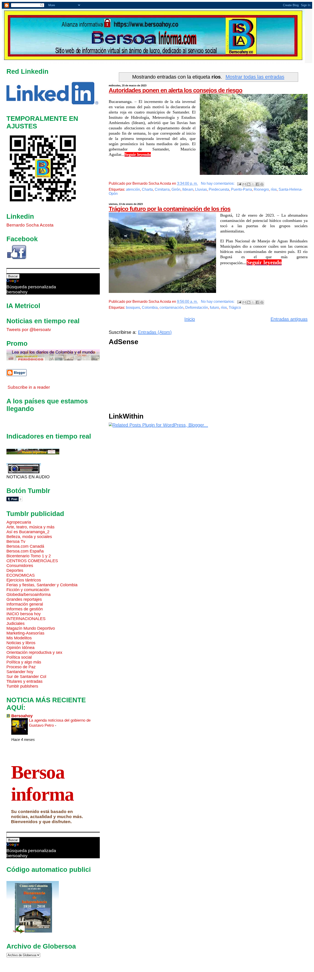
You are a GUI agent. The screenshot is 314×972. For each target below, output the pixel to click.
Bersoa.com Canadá (25, 546)
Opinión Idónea (20, 647)
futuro (214, 307)
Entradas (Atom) (155, 332)
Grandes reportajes (24, 599)
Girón (175, 189)
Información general (24, 604)
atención (133, 189)
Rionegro (261, 189)
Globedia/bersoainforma (28, 594)
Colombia (150, 307)
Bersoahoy (22, 716)
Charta (147, 189)
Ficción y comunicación (27, 589)
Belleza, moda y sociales (29, 536)
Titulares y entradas (24, 681)
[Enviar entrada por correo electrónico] (238, 183)
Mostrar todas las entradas (255, 77)
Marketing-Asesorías (25, 633)
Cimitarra (162, 189)
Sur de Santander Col (26, 676)
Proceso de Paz (21, 667)
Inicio (189, 319)
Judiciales (15, 623)
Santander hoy (19, 671)
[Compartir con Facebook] (257, 184)
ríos (274, 189)
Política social (19, 657)
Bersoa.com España (25, 551)
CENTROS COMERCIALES (32, 560)
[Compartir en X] (253, 184)
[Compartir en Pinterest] (262, 184)
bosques (133, 307)
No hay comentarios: (218, 183)
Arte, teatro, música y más (30, 527)
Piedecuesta (219, 189)
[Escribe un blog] (248, 184)
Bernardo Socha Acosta (30, 225)
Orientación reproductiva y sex (34, 652)
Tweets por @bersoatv (28, 329)
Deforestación (196, 307)
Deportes (14, 570)
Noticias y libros (20, 642)
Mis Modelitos (19, 638)
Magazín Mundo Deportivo (30, 628)
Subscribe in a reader (29, 387)
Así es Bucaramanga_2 (27, 532)
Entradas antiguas (289, 319)
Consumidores (19, 565)
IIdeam (187, 189)
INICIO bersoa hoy (23, 614)
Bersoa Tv (15, 541)
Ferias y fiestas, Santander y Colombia (41, 585)
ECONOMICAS (20, 575)
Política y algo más (23, 662)
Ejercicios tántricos (23, 580)
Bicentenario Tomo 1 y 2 (28, 556)
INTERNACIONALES (26, 618)
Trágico (235, 307)
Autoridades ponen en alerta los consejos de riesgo (175, 90)
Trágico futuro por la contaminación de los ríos (169, 208)
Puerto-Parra (241, 189)
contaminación (171, 307)
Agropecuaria (18, 522)
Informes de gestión (24, 609)
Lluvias (201, 189)
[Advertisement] (208, 380)
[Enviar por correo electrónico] (244, 184)
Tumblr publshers (22, 686)
